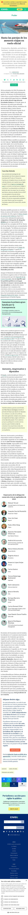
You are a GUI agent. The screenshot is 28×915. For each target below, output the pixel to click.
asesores (14, 85)
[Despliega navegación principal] (25, 9)
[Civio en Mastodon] (12, 831)
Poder (14, 860)
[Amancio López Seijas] (4, 564)
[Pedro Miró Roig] (4, 526)
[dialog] (14, 897)
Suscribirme (20, 827)
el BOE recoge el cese (11, 355)
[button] (14, 912)
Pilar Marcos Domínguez (11, 409)
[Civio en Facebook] (6, 831)
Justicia (14, 851)
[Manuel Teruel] (4, 504)
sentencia (4, 128)
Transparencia (14, 857)
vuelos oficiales (13, 768)
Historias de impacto (14, 868)
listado (4, 375)
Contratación (14, 853)
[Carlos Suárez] (4, 570)
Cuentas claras (14, 875)
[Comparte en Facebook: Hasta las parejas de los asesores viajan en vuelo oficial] (10, 79)
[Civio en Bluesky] (3, 831)
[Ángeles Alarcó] (4, 557)
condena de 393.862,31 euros (11, 118)
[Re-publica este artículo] (23, 79)
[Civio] (4, 9)
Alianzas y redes (14, 877)
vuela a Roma (18, 92)
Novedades (14, 871)
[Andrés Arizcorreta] (4, 542)
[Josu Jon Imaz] (4, 519)
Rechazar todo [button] (20, 908)
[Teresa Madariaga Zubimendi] (4, 577)
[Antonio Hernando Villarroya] (4, 533)
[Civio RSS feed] (23, 831)
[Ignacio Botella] (4, 593)
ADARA (3, 222)
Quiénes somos (14, 873)
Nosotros (14, 866)
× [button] (26, 880)
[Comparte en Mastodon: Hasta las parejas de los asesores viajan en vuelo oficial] (14, 80)
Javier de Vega (15, 72)
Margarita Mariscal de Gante (9, 295)
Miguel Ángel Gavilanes (18, 73)
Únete (19, 9)
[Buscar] (22, 821)
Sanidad (14, 848)
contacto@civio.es (15, 834)
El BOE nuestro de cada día (14, 844)
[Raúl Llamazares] (4, 586)
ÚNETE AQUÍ (15, 750)
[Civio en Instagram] (9, 831)
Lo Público (14, 846)
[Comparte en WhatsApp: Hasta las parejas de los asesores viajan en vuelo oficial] (17, 79)
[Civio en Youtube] (17, 831)
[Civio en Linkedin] (15, 831)
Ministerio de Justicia (7, 772)
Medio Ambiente (14, 855)
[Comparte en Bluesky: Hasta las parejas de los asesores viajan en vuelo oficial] (4, 79)
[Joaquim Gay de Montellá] (4, 512)
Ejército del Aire (24, 32)
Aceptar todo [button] (7, 908)
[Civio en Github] (20, 831)
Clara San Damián (18, 160)
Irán (12, 469)
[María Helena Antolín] (4, 550)
